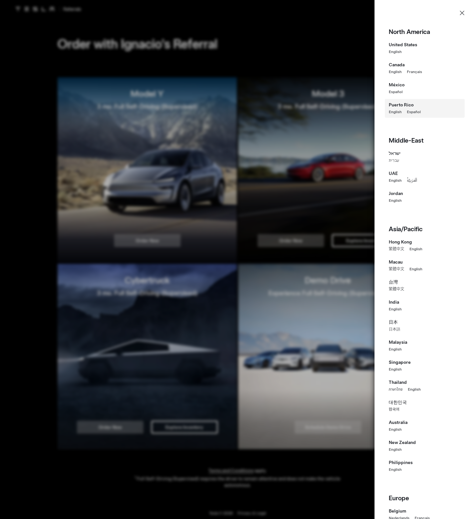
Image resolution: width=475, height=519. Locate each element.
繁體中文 (396, 249)
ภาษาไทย (396, 389)
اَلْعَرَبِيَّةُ (412, 180)
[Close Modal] (462, 12)
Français (414, 72)
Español (396, 92)
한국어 (394, 409)
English (395, 51)
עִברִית (394, 160)
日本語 (394, 329)
